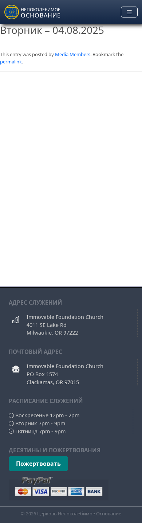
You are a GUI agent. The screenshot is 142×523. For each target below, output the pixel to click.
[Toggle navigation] (129, 12)
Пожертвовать (38, 464)
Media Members (72, 54)
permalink (11, 61)
